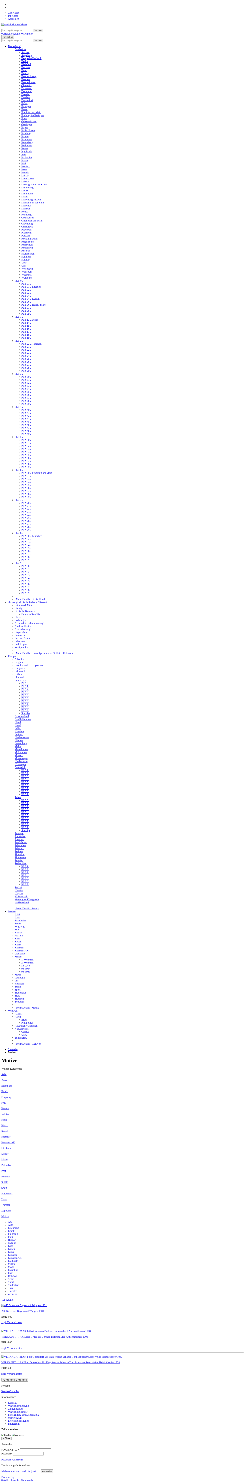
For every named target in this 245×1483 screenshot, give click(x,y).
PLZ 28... (26, 367)
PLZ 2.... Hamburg (31, 343)
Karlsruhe (26, 157)
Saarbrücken (27, 253)
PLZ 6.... (19, 469)
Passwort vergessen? (12, 1459)
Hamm (24, 136)
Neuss (24, 211)
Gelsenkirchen (28, 121)
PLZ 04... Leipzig (30, 298)
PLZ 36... (26, 394)
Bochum (25, 67)
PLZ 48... (26, 430)
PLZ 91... (26, 569)
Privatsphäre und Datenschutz (23, 1414)
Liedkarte (20, 953)
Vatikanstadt (21, 896)
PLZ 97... (26, 587)
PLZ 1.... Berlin (29, 319)
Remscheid (27, 244)
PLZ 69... (26, 497)
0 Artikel (6, 33)
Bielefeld (26, 64)
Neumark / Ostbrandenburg (29, 623)
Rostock (25, 250)
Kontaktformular (10, 1391)
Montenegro (21, 758)
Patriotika (20, 977)
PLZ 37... (26, 397)
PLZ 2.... (19, 340)
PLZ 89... (26, 560)
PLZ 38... (26, 400)
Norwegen (20, 764)
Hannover (26, 139)
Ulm (23, 265)
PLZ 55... (26, 454)
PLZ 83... (26, 542)
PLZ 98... (26, 590)
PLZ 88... (26, 557)
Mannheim (27, 193)
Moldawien (21, 752)
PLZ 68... (26, 493)
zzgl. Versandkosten (11, 1322)
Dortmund (26, 91)
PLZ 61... (26, 475)
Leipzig (25, 175)
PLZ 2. (25, 689)
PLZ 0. (25, 683)
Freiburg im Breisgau (32, 115)
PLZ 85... (26, 548)
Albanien (19, 659)
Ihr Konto (13, 15)
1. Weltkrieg (27, 959)
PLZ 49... (26, 433)
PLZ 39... (26, 403)
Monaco (19, 755)
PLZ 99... (26, 593)
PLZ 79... (26, 530)
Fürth (24, 118)
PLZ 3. (25, 692)
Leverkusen (27, 178)
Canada (25, 1031)
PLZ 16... (26, 328)
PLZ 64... (26, 481)
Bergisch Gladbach (31, 58)
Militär (18, 956)
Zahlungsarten (15, 1408)
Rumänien (20, 836)
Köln (24, 169)
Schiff (18, 986)
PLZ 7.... (19, 500)
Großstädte (20, 49)
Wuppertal (26, 274)
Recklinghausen (29, 238)
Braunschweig (28, 76)
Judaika (19, 935)
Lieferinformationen (18, 1420)
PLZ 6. (25, 701)
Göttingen (26, 124)
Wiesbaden (27, 268)
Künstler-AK (21, 950)
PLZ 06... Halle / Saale (33, 304)
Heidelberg (27, 142)
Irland (18, 722)
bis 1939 (25, 971)
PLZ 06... (26, 301)
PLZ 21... (26, 346)
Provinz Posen (22, 638)
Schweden (20, 845)
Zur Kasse (13, 12)
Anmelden (13, 18)
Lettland (19, 734)
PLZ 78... (26, 527)
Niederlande (21, 761)
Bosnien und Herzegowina (29, 665)
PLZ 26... (26, 361)
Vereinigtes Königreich (27, 899)
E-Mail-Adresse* (10, 1450)
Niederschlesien (23, 626)
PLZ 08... (26, 310)
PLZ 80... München (31, 536)
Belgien (19, 662)
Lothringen (20, 620)
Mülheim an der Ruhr (32, 202)
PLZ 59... (26, 466)
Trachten (19, 998)
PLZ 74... (26, 515)
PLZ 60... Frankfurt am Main (36, 472)
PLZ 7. (25, 704)
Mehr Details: (30, 599)
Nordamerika (21, 1028)
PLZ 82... (26, 539)
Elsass (18, 617)
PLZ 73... (26, 512)
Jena (23, 154)
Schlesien (20, 641)
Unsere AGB (15, 1417)
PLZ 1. (25, 686)
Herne (24, 148)
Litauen (19, 740)
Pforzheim (26, 232)
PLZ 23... (26, 352)
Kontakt (12, 1402)
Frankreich (20, 680)
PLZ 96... (26, 584)
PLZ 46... (26, 424)
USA (24, 1034)
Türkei (18, 887)
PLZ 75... (26, 518)
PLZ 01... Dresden (31, 286)
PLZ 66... (26, 487)
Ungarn (19, 893)
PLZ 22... (26, 349)
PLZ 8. (25, 707)
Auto (17, 917)
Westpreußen (21, 647)
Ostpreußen (21, 632)
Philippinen (27, 1022)
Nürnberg (26, 214)
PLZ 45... (26, 421)
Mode (18, 974)
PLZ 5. (25, 698)
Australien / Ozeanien (26, 1025)
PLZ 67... (26, 490)
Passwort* (6, 1453)
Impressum (14, 1423)
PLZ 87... (26, 554)
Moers (24, 196)
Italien (18, 728)
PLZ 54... (26, 451)
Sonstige (25, 713)
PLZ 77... (26, 524)
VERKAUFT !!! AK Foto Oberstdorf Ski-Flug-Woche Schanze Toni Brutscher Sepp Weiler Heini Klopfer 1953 (60, 1362)
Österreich (20, 767)
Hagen (24, 127)
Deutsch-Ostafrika (30, 614)
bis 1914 (25, 968)
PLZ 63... (26, 478)
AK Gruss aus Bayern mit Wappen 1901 (22, 1311)
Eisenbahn (20, 920)
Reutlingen (27, 247)
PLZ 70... (26, 503)
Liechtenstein (22, 737)
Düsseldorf (27, 100)
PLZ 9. (25, 710)
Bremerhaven (28, 82)
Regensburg (27, 241)
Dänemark (20, 671)
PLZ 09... (26, 313)
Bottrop (25, 73)
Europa (12, 656)
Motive (12, 911)
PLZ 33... (26, 385)
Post (17, 980)
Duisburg (26, 97)
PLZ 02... (26, 289)
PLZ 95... (26, 581)
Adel (17, 914)
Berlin (24, 61)
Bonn (24, 70)
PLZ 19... (26, 337)
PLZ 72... (26, 509)
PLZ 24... (26, 355)
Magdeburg (27, 187)
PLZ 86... (26, 551)
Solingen (26, 256)
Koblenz (25, 166)
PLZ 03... (26, 292)
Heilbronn (26, 145)
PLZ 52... (26, 445)
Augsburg (26, 55)
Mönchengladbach (31, 199)
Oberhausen (27, 217)
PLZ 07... (26, 307)
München (26, 205)
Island (18, 725)
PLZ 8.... (19, 533)
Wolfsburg (26, 271)
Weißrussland (22, 902)
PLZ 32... (26, 382)
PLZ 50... (26, 439)
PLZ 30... (26, 376)
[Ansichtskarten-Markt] (14, 24)
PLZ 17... (26, 331)
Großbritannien (23, 719)
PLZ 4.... (19, 406)
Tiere (17, 995)
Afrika (18, 1013)
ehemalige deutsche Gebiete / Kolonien (28, 602)
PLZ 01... (26, 283)
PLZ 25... (26, 358)
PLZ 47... (26, 427)
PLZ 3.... (19, 373)
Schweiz (19, 848)
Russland (19, 839)
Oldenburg (27, 223)
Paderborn (26, 229)
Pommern (20, 635)
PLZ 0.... (19, 280)
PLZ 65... (26, 484)
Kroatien (19, 731)
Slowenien (20, 857)
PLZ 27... (26, 364)
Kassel (24, 160)
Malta (18, 746)
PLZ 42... (26, 415)
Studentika (20, 992)
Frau (17, 929)
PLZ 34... (26, 388)
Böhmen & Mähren (25, 605)
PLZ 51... (26, 442)
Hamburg (26, 133)
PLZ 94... (26, 578)
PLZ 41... (26, 412)
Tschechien (20, 863)
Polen (18, 797)
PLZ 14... (26, 322)
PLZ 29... (26, 370)
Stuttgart (25, 259)
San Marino (21, 842)
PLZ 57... (26, 460)
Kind (17, 938)
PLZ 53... (26, 448)
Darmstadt (26, 88)
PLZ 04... (26, 295)
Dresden (25, 94)
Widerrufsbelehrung (18, 1405)
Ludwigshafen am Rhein (34, 184)
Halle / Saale (28, 130)
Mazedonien (21, 749)
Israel (24, 1019)
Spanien (19, 860)
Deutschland (14, 46)
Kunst (18, 944)
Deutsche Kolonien (25, 611)
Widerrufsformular (17, 1411)
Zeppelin (19, 1001)
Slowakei (19, 854)
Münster (25, 208)
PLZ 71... (26, 506)
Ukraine (19, 890)
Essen (24, 109)
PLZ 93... (26, 575)
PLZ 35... (26, 391)
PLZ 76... (26, 521)
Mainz (24, 190)
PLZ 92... (26, 572)
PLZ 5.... (19, 436)
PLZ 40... (26, 409)
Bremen (25, 79)
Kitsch (18, 941)
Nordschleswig (22, 629)
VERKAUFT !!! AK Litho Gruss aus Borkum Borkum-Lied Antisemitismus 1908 (44, 1336)
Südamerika (21, 1037)
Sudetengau (21, 644)
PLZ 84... (26, 545)
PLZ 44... (26, 418)
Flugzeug (19, 926)
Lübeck (25, 181)
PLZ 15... (26, 325)
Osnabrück (27, 226)
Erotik (18, 923)
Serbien (19, 851)
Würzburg (26, 277)
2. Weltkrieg (27, 962)
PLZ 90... (26, 566)
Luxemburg (21, 743)
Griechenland (22, 716)
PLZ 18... (26, 334)
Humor (18, 932)
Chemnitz (26, 85)
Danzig (18, 608)
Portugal (19, 833)
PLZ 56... (26, 457)
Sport (17, 989)
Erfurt (24, 103)
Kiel (23, 163)
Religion (19, 983)
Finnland (19, 677)
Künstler (19, 947)
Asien (18, 1016)
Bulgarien (20, 668)
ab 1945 (25, 965)
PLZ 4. (25, 695)
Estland (18, 674)
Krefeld (25, 172)
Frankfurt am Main (31, 112)
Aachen (25, 52)
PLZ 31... (26, 379)
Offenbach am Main (31, 220)
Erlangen (26, 106)
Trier (23, 262)
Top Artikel (7, 1299)
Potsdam (25, 235)
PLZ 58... (26, 463)
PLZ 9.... (19, 563)
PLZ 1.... (19, 316)
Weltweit (12, 1010)
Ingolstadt (26, 151)
